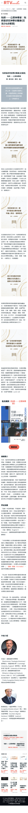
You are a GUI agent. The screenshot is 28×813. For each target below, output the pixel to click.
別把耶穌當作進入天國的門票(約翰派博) (13, 765)
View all (25, 754)
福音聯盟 (22, 789)
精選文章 (8, 9)
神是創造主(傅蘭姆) (23, 786)
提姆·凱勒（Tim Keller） (16, 566)
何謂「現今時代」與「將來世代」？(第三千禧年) (4, 764)
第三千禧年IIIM (4, 770)
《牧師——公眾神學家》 (17, 402)
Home (2, 9)
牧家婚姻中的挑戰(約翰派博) (4, 785)
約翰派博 (15, 772)
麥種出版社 (8, 26)
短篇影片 (12, 770)
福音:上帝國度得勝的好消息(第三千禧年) (23, 765)
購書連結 (14, 447)
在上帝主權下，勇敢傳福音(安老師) (13, 784)
